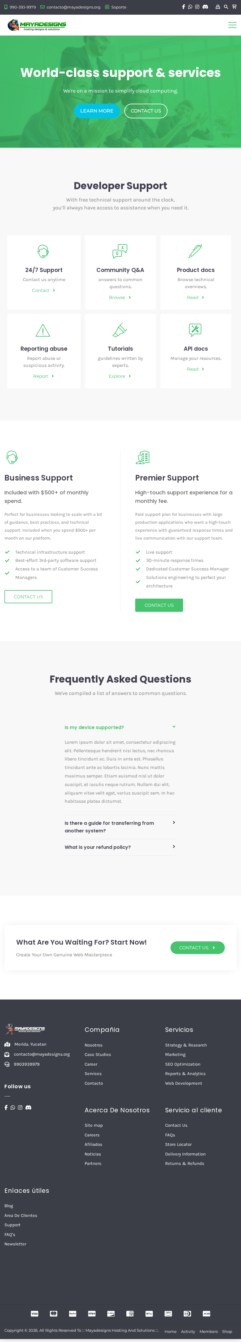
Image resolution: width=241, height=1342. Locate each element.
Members (209, 1331)
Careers (92, 1135)
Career (91, 1064)
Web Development (183, 1083)
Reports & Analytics (185, 1073)
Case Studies (98, 1054)
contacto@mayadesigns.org (74, 7)
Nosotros (94, 1045)
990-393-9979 (23, 7)
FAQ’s (9, 1234)
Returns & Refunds (184, 1163)
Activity (188, 1331)
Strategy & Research (186, 1045)
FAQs (170, 1135)
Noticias (93, 1154)
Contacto (94, 1083)
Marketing (175, 1054)
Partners (93, 1163)
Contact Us (176, 1125)
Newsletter (15, 1244)
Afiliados (93, 1144)
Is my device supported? (94, 727)
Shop (227, 1331)
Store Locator (178, 1144)
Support (12, 1224)
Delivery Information (185, 1154)
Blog (8, 1205)
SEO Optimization (182, 1064)
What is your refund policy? (98, 847)
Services (93, 1073)
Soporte (118, 7)
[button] (120, 727)
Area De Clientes (20, 1215)
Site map (94, 1125)
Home (171, 1331)
